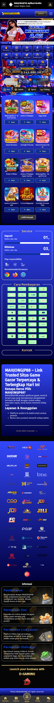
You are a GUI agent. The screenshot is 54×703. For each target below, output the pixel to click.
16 (38, 40)
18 (42, 40)
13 (33, 40)
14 (35, 40)
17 (40, 40)
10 (28, 40)
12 (31, 40)
